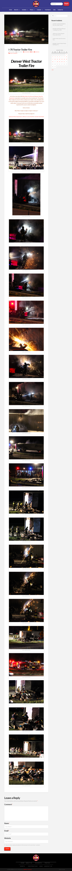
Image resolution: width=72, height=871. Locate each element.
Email (6, 831)
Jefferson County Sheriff (27, 116)
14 (64, 59)
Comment (8, 804)
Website (7, 838)
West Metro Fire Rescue (28, 96)
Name (6, 823)
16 (52, 61)
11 (57, 59)
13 (61, 59)
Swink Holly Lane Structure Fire (59, 39)
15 (66, 59)
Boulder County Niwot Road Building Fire (59, 44)
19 (59, 61)
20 (61, 61)
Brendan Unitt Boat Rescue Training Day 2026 (59, 29)
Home (32, 51)
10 (54, 59)
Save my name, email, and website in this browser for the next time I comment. (23, 845)
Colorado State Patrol (39, 116)
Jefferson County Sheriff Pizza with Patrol (58, 34)
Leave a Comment (13, 53)
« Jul (52, 69)
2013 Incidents (27, 51)
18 (57, 61)
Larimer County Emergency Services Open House (59, 24)
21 (64, 61)
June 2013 (37, 51)
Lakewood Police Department (15, 116)
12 (59, 59)
